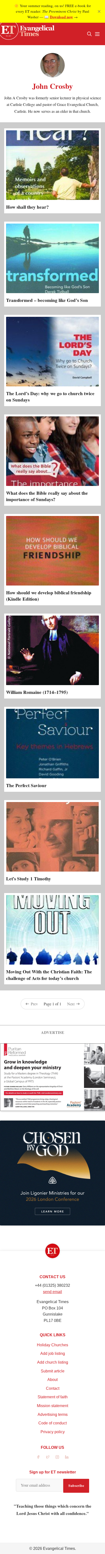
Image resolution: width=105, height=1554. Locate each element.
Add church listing (52, 1362)
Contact (52, 1388)
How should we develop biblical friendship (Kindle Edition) (48, 595)
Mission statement (52, 1406)
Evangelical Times (59, 1548)
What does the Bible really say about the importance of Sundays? (47, 496)
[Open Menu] (97, 34)
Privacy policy (53, 1432)
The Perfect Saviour (26, 785)
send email (52, 1292)
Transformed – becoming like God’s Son (47, 300)
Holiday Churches (52, 1345)
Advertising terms (53, 1414)
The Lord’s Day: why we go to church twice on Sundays (50, 396)
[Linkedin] (67, 1457)
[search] (89, 34)
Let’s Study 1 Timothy (28, 878)
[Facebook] (38, 1457)
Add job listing (52, 1353)
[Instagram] (57, 1457)
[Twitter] (48, 1457)
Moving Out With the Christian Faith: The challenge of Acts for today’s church (49, 974)
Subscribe (76, 1485)
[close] (99, 11)
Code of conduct (52, 1423)
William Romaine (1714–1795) (37, 692)
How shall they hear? (27, 207)
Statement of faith (53, 1397)
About (52, 1380)
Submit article (52, 1371)
